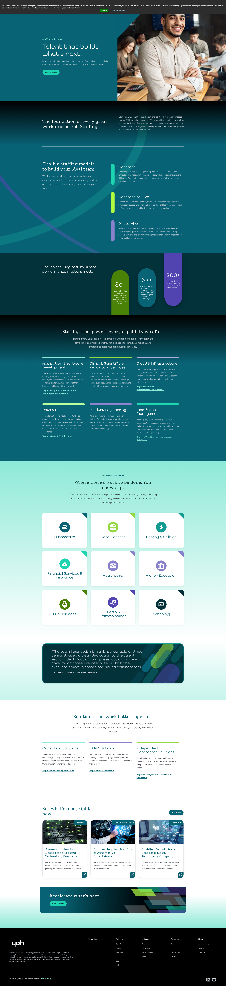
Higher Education (147, 952)
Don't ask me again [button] (118, 10)
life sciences (161, 172)
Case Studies (175, 952)
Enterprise (119, 952)
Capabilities (93, 939)
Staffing (118, 948)
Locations (201, 948)
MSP (117, 965)
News (173, 948)
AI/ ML (144, 957)
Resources (175, 939)
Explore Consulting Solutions (58, 770)
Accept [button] (104, 10)
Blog (172, 944)
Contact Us (51, 72)
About (200, 939)
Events (173, 957)
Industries (146, 939)
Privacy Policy (46, 979)
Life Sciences (146, 948)
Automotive (146, 944)
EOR (117, 961)
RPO (117, 957)
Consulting (119, 944)
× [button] (2, 3)
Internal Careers (203, 944)
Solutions (120, 939)
